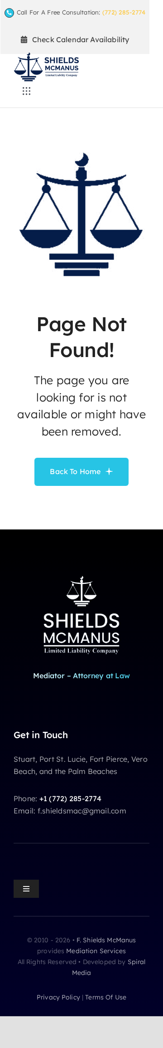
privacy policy (58, 997)
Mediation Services (96, 951)
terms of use (105, 997)
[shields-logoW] (81, 574)
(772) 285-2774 (123, 12)
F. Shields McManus (106, 940)
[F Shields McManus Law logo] (46, 55)
